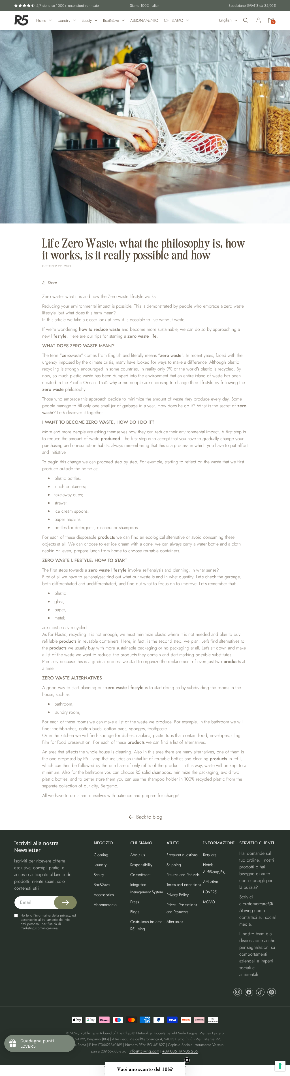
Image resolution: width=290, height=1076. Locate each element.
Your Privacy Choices (154, 1070)
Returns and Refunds (183, 874)
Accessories (104, 895)
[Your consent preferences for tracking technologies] (280, 1066)
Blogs (134, 912)
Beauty (99, 874)
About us (137, 855)
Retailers (209, 855)
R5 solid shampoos (153, 772)
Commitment (140, 874)
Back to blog (149, 817)
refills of (148, 765)
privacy (65, 915)
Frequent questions (182, 855)
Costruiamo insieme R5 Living (146, 925)
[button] (246, 20)
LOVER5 (210, 892)
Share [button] (52, 282)
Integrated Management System (146, 888)
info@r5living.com (144, 1051)
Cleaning (101, 855)
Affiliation (210, 882)
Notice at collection (120, 1070)
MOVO (209, 902)
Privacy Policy (178, 895)
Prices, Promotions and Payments (182, 908)
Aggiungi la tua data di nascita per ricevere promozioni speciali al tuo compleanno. (233, 539)
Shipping (174, 865)
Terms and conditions (184, 884)
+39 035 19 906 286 (180, 1051)
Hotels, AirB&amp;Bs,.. (215, 868)
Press (134, 902)
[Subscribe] (65, 902)
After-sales (175, 921)
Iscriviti (239, 565)
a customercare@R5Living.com (256, 907)
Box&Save (102, 884)
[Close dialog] (280, 482)
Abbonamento (105, 904)
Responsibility (141, 865)
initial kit (140, 758)
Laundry (100, 865)
